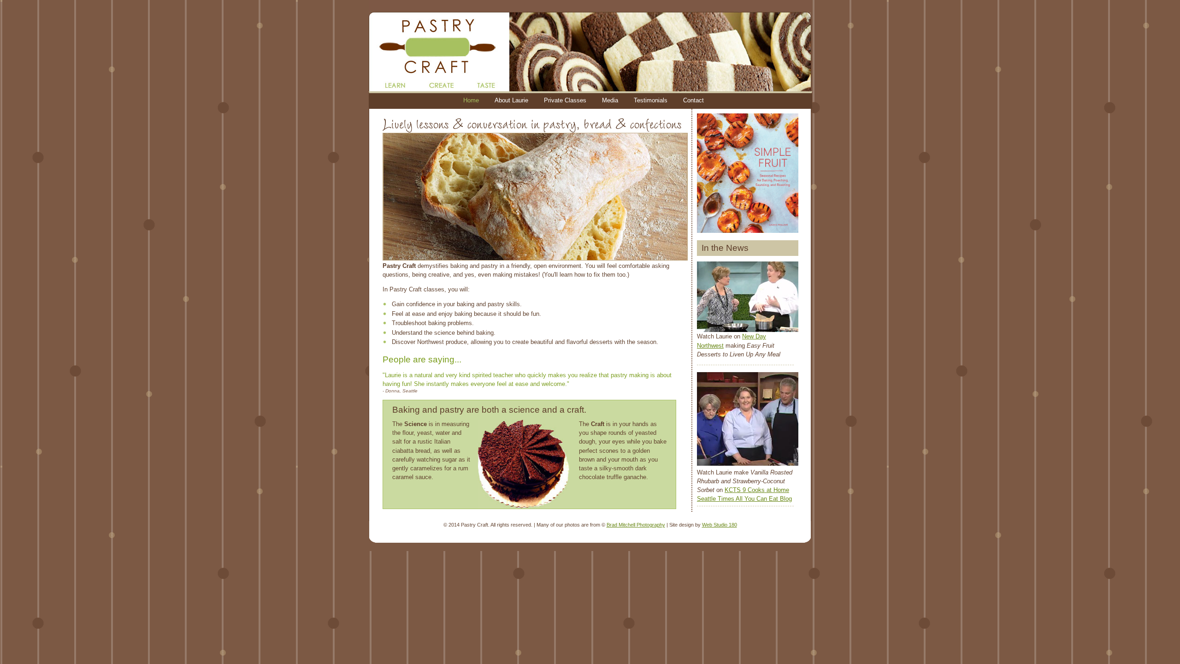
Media (610, 100)
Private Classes (565, 100)
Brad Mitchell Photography (636, 525)
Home (471, 100)
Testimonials (650, 100)
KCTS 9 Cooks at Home (757, 489)
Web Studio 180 (719, 525)
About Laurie (511, 100)
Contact (693, 100)
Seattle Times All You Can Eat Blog (744, 498)
